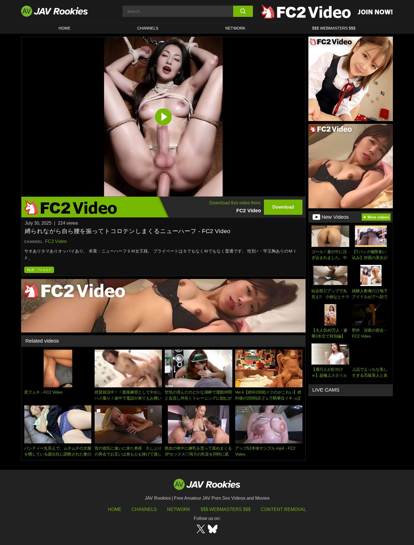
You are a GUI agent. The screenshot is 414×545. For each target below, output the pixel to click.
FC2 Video (56, 241)
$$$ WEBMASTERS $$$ (333, 28)
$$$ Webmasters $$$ (226, 509)
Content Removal (283, 509)
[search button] (243, 11)
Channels (147, 28)
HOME (64, 28)
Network (235, 28)
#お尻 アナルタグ (39, 269)
